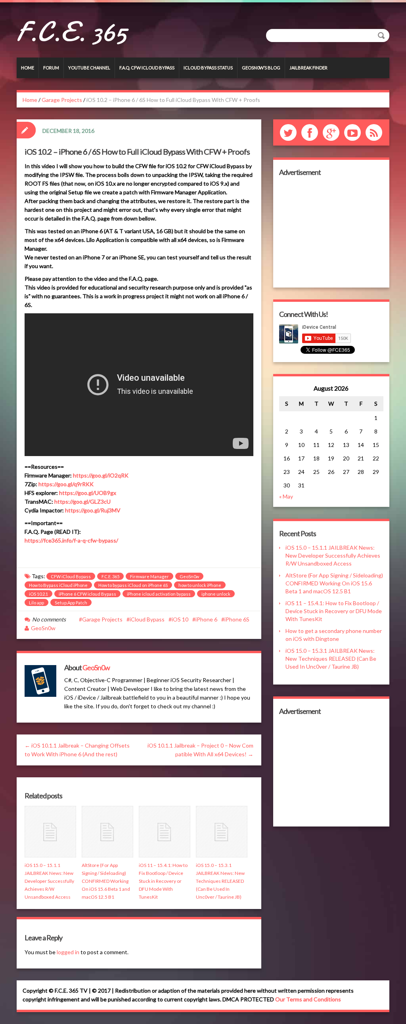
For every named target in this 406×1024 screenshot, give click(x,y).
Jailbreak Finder (308, 67)
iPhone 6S (236, 619)
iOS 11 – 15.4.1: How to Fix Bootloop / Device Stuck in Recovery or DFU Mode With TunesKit (163, 881)
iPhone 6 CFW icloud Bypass (87, 593)
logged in (68, 952)
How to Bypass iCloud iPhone (58, 585)
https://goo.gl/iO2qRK (100, 475)
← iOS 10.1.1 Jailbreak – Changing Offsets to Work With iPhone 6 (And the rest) (77, 749)
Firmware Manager (149, 576)
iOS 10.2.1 (38, 593)
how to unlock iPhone (199, 585)
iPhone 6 (206, 619)
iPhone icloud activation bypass (159, 593)
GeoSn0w (189, 576)
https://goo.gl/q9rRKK (66, 484)
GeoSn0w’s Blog (261, 67)
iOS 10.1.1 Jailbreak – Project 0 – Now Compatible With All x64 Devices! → (200, 749)
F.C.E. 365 (71, 32)
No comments (49, 619)
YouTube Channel (89, 67)
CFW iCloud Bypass (71, 576)
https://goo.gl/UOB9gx (87, 492)
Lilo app (36, 602)
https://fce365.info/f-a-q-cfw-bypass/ (71, 540)
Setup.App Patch (71, 602)
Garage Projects (62, 99)
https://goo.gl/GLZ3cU (82, 501)
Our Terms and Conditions (308, 999)
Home (27, 67)
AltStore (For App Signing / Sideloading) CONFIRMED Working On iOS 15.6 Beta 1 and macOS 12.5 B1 (106, 881)
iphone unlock (215, 593)
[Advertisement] (331, 232)
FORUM (51, 67)
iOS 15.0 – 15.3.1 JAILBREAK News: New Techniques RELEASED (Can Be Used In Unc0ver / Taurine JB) (220, 881)
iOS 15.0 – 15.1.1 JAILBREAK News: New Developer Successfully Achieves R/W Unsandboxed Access (49, 881)
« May (286, 496)
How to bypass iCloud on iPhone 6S (133, 585)
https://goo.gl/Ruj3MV (93, 510)
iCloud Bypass (147, 619)
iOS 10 (180, 619)
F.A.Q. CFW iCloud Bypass (146, 67)
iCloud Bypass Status (208, 67)
